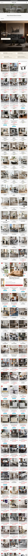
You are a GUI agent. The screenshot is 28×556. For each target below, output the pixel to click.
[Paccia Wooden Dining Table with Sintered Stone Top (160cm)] (5, 404)
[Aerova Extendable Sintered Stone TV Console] (23, 132)
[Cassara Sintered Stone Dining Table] (23, 114)
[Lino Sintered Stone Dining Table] (5, 517)
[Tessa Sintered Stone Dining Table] (23, 504)
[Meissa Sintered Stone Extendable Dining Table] (14, 462)
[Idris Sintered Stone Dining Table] (5, 312)
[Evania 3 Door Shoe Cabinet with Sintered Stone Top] (23, 404)
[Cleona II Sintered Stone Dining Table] (5, 543)
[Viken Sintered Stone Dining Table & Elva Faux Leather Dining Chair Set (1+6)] (14, 98)
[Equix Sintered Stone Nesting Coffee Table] (23, 376)
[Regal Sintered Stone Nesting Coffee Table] (14, 376)
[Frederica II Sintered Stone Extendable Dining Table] (23, 449)
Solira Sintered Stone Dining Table (5, 221)
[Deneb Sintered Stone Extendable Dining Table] (23, 476)
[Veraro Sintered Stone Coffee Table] (23, 160)
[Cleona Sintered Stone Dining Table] (14, 543)
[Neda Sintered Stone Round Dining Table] (5, 337)
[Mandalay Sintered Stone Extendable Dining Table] (5, 490)
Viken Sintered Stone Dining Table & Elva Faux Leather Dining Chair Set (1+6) (14, 104)
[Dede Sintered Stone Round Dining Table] (14, 337)
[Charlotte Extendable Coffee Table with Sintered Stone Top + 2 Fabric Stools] (5, 433)
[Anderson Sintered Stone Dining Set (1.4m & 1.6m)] (14, 433)
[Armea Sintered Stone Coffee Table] (23, 98)
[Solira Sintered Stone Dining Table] (5, 215)
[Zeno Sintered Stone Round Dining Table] (5, 324)
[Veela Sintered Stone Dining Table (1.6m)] (14, 67)
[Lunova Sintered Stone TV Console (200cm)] (14, 146)
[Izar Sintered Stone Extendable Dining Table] (14, 476)
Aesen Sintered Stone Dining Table (14, 522)
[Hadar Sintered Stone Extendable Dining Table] (5, 476)
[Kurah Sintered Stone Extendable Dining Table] (23, 462)
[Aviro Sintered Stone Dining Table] (23, 201)
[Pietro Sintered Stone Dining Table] (23, 517)
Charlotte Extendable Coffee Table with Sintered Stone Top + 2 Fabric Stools (5, 439)
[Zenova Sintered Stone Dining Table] (14, 253)
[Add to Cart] (8, 64)
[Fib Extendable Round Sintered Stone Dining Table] (14, 363)
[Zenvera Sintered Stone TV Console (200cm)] (5, 132)
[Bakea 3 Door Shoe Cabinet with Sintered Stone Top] (5, 419)
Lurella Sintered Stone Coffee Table (23, 151)
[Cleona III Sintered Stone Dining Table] (23, 530)
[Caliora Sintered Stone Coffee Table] (23, 174)
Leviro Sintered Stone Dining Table (14, 233)
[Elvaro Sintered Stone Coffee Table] (5, 189)
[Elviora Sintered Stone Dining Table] (23, 215)
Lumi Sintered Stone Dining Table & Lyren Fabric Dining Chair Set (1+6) (5, 88)
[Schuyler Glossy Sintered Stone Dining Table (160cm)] (23, 419)
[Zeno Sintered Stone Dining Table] (5, 530)
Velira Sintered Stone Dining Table (23, 245)
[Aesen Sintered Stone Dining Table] (14, 517)
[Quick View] (8, 65)
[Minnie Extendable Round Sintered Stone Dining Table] (23, 349)
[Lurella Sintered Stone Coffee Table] (23, 146)
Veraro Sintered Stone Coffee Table (23, 165)
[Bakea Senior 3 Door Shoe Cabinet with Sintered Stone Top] (14, 419)
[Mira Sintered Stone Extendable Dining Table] (5, 449)
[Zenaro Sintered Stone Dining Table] (5, 228)
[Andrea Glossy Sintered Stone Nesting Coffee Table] (5, 297)
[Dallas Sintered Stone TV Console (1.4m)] (5, 114)
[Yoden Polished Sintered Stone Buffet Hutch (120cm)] (14, 297)
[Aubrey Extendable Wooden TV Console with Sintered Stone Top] (5, 389)
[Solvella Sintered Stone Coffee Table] (14, 160)
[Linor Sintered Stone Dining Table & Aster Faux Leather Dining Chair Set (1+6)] (5, 98)
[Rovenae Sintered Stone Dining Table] (14, 215)
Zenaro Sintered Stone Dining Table (5, 233)
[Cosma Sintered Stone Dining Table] (14, 530)
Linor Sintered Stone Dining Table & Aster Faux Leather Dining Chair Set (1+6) (5, 104)
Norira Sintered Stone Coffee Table (5, 165)
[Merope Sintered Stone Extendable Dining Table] (5, 462)
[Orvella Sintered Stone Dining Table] (23, 228)
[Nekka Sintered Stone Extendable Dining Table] (23, 433)
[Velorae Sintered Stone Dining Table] (14, 201)
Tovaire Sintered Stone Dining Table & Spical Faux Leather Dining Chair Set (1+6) (14, 88)
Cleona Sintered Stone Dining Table (14, 548)
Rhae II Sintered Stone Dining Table (23, 548)
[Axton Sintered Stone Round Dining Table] (5, 349)
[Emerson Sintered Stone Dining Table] (23, 312)
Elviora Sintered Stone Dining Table (23, 220)
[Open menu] (1, 2)
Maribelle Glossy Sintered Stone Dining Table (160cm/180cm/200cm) (14, 395)
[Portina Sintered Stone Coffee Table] (23, 389)
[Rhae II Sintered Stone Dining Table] (23, 543)
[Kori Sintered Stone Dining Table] (14, 504)
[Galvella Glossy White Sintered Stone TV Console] (5, 67)
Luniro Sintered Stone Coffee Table (5, 179)
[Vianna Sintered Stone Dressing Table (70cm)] (23, 266)
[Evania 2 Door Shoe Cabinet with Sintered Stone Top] (14, 404)
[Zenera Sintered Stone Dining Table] (23, 189)
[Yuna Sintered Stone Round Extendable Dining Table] (14, 349)
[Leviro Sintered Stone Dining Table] (14, 228)
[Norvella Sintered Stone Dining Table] (5, 201)
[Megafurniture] (14, 2)
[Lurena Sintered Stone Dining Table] (5, 253)
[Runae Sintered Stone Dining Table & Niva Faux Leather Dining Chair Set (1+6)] (23, 82)
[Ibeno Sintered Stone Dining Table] (5, 376)
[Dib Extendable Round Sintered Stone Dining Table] (5, 363)
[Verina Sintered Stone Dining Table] (5, 241)
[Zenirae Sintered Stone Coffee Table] (14, 174)
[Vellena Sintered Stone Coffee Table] (14, 189)
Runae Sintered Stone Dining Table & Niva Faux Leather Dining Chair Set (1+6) (23, 88)
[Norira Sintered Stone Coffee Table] (5, 160)
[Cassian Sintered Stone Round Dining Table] (14, 324)
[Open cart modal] (26, 2)
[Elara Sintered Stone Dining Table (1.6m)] (23, 67)
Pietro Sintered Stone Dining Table (23, 522)
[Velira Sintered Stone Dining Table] (23, 241)
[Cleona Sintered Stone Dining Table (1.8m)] (23, 253)
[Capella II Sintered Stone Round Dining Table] (14, 490)
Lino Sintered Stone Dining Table (5, 522)
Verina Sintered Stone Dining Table (5, 245)
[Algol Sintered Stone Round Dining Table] (5, 504)
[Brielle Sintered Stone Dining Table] (14, 312)
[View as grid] (18, 61)
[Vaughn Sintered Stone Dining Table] (23, 297)
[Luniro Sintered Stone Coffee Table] (5, 174)
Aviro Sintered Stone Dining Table (23, 207)
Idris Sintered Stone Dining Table (5, 316)
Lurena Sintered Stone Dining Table (5, 258)
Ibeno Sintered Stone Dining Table (5, 381)
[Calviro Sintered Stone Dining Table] (14, 241)
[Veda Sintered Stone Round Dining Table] (23, 337)
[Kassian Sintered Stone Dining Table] (23, 324)
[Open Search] (2, 2)
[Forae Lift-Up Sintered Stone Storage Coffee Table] (14, 114)
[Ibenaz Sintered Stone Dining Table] (23, 363)
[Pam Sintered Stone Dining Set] (5, 266)
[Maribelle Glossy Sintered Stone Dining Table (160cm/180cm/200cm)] (14, 389)
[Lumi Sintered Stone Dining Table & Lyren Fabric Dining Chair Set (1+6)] (5, 82)
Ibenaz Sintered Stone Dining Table (23, 367)
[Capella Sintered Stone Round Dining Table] (23, 490)
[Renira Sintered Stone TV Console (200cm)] (14, 132)
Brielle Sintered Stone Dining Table (14, 316)
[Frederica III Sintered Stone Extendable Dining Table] (14, 449)
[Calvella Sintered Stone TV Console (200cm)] (5, 146)
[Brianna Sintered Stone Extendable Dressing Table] (14, 266)
